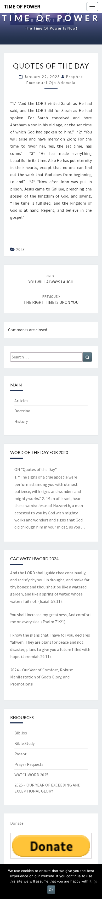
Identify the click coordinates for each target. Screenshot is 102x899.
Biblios (20, 732)
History (21, 421)
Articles (21, 400)
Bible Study (24, 743)
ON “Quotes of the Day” (35, 469)
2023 (20, 249)
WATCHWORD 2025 (31, 774)
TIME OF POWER (22, 6)
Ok (51, 889)
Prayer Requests (28, 764)
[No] (95, 881)
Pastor (20, 753)
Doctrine (22, 410)
